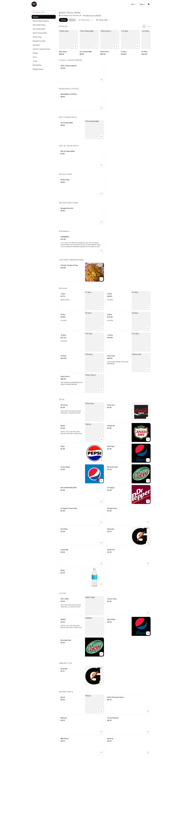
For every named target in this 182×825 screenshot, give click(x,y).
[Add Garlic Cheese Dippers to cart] (101, 79)
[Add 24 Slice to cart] (101, 369)
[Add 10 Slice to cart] (101, 349)
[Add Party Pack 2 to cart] (116, 46)
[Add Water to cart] (101, 584)
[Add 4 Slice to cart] (148, 307)
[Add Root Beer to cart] (101, 542)
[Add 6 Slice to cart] (101, 328)
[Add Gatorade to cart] (148, 542)
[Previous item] (144, 26)
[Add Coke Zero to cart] (148, 418)
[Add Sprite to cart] (101, 439)
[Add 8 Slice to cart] (148, 328)
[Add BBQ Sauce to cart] (101, 752)
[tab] (63, 20)
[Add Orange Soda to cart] (148, 522)
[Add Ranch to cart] (101, 711)
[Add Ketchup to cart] (148, 752)
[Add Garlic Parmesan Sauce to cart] (148, 711)
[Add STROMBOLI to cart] (101, 250)
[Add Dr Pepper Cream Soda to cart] (101, 522)
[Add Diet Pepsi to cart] (148, 460)
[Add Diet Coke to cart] (101, 418)
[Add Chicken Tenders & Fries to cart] (101, 279)
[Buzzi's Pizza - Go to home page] (34, 4)
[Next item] (149, 26)
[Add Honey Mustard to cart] (148, 731)
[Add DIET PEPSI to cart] (148, 633)
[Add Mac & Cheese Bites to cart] (101, 165)
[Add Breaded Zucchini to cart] (101, 222)
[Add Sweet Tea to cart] (148, 563)
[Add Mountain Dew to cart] (148, 480)
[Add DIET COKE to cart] (101, 612)
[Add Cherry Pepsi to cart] (101, 480)
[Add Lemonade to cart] (101, 563)
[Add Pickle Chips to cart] (101, 193)
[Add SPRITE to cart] (101, 633)
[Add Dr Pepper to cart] (148, 501)
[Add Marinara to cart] (101, 731)
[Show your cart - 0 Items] (148, 4)
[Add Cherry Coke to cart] (148, 612)
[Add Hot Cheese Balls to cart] (96, 46)
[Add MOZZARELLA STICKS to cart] (101, 108)
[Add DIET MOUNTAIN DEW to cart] (101, 501)
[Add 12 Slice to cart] (137, 46)
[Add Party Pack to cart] (75, 46)
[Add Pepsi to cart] (101, 460)
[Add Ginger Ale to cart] (148, 439)
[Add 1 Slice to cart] (101, 307)
